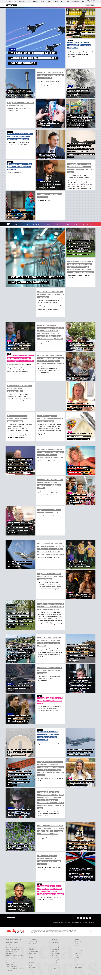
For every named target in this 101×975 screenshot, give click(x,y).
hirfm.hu (77, 969)
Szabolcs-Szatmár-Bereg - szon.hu (15, 968)
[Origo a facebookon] (78, 918)
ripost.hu (77, 939)
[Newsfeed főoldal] (11, 918)
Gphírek (56, 1)
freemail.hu (78, 953)
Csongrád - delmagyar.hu (12, 949)
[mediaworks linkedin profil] (92, 931)
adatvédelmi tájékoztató (58, 922)
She (61, 1)
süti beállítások (78, 922)
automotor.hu (55, 944)
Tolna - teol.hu (9, 970)
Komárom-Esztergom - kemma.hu (14, 962)
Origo (10, 1)
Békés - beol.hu (10, 946)
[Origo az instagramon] (84, 918)
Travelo (49, 1)
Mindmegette (22, 1)
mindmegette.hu (56, 953)
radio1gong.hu (78, 967)
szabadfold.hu (32, 953)
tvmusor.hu (55, 962)
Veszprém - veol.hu (34, 941)
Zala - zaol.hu (32, 943)
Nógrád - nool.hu (10, 964)
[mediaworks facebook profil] (88, 931)
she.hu (76, 945)
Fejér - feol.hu (9, 953)
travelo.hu (54, 955)
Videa (29, 1)
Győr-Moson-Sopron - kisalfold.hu (14, 955)
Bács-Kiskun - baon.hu (12, 942)
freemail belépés (90, 5)
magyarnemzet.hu (33, 951)
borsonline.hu (55, 970)
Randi (68, 1)
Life (15, 1)
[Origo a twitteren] (81, 918)
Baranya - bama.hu (11, 944)
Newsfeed (35, 1)
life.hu (76, 943)
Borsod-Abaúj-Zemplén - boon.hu (14, 947)
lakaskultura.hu (56, 946)
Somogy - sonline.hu (11, 966)
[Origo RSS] (90, 918)
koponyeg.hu (78, 955)
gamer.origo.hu (56, 947)
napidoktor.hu (55, 951)
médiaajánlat (91, 922)
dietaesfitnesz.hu (56, 957)
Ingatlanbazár (75, 1)
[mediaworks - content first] (15, 931)
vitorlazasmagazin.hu (57, 959)
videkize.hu (55, 960)
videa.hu (77, 957)
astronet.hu (55, 942)
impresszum (85, 922)
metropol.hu (78, 941)
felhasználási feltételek (69, 922)
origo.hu (31, 957)
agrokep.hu (32, 967)
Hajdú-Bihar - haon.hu (11, 957)
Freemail (43, 1)
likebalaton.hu (55, 949)
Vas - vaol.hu (32, 939)
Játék (83, 1)
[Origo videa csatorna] (87, 918)
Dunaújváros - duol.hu (11, 951)
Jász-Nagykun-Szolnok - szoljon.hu (15, 960)
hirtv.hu (31, 955)
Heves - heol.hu (10, 959)
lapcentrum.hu (78, 959)
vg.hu (30, 965)
